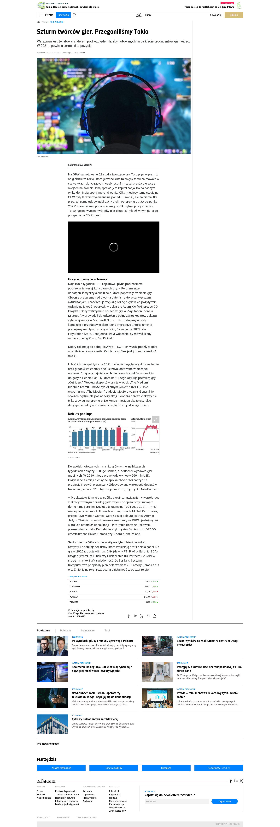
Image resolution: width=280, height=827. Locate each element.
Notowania (63, 15)
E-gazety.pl (115, 794)
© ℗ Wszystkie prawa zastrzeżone (86, 613)
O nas (40, 791)
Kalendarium (63, 817)
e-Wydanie (215, 15)
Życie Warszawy (117, 810)
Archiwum (88, 801)
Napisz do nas (44, 798)
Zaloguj (234, 15)
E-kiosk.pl (114, 791)
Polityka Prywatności (65, 791)
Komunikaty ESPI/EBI (219, 768)
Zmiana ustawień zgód (67, 794)
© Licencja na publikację (81, 610)
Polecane (66, 630)
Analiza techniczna (61, 768)
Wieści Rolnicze (117, 807)
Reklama (87, 791)
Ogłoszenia (88, 794)
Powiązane (43, 630)
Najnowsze (88, 630)
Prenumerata (90, 798)
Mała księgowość (118, 801)
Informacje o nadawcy (66, 801)
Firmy (148, 14)
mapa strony (43, 817)
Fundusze (166, 768)
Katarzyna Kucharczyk (80, 165)
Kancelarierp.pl (116, 804)
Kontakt (41, 794)
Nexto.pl (113, 798)
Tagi (107, 630)
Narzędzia (47, 759)
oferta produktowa (87, 817)
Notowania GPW (114, 768)
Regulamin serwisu (65, 798)
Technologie (56, 22)
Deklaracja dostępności (67, 804)
